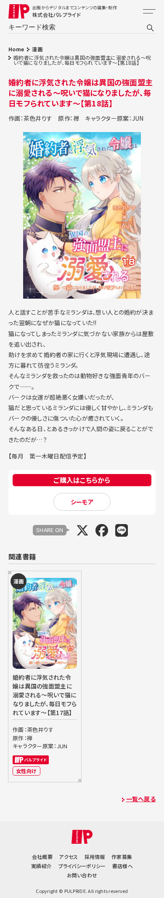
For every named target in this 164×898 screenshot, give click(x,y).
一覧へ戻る (141, 799)
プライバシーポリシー (82, 865)
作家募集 (121, 856)
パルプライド (31, 759)
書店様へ (122, 865)
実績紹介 (41, 865)
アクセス (68, 856)
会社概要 (42, 856)
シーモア (82, 502)
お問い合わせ (82, 875)
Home (16, 49)
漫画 (37, 49)
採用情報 (95, 856)
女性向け (26, 770)
